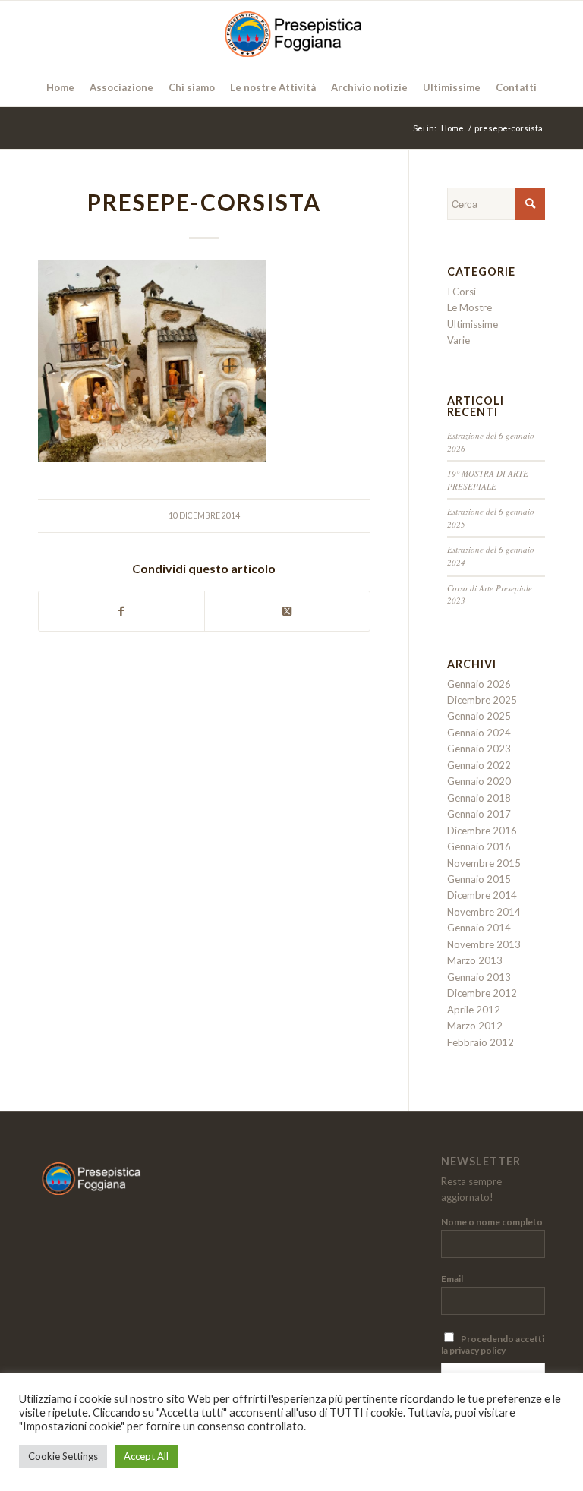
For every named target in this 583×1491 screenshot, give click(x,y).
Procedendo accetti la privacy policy (492, 1344)
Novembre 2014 (484, 912)
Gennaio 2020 (479, 781)
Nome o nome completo (492, 1222)
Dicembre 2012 (482, 993)
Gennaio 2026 (479, 684)
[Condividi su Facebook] (121, 611)
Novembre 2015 (484, 863)
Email (452, 1279)
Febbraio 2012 (480, 1042)
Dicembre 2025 (482, 700)
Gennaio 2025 (479, 716)
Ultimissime (472, 324)
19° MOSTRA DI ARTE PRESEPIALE (487, 480)
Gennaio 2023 (479, 748)
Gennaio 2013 (479, 977)
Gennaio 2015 (479, 879)
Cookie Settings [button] (63, 1456)
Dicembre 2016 (482, 830)
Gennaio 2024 (479, 733)
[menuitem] (60, 87)
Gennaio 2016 (479, 846)
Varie (458, 340)
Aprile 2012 (473, 1010)
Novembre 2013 (484, 944)
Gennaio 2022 (479, 765)
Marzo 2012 (475, 1026)
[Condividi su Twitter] (287, 611)
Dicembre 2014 (482, 895)
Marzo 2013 (475, 960)
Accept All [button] (146, 1456)
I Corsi (461, 291)
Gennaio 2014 (479, 928)
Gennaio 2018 (479, 798)
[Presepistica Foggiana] (291, 34)
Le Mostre (469, 307)
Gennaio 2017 (479, 814)
